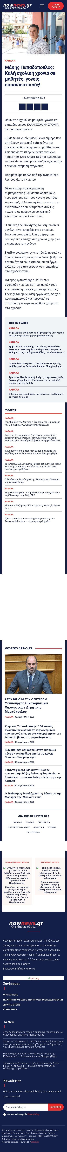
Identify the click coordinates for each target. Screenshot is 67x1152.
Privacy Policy (33, 1114)
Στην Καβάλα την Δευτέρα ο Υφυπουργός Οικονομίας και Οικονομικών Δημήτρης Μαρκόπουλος (36, 334)
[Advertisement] (33, 607)
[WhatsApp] (44, 107)
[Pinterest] (37, 107)
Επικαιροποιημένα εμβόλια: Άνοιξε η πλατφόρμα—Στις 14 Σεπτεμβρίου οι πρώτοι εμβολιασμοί (49, 887)
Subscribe (55, 1107)
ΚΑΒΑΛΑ (10, 61)
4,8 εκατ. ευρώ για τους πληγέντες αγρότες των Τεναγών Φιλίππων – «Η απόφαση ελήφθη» (30, 520)
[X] (30, 107)
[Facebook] (22, 107)
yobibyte (35, 1142)
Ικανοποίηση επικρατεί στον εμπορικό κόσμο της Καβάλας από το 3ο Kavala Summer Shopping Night (35, 365)
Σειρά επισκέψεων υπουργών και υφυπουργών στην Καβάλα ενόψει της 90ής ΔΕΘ (32, 494)
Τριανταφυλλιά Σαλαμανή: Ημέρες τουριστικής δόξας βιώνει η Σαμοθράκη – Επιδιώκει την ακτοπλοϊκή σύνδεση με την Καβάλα (37, 380)
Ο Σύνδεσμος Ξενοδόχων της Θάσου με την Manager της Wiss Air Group (33, 795)
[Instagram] (37, 1147)
